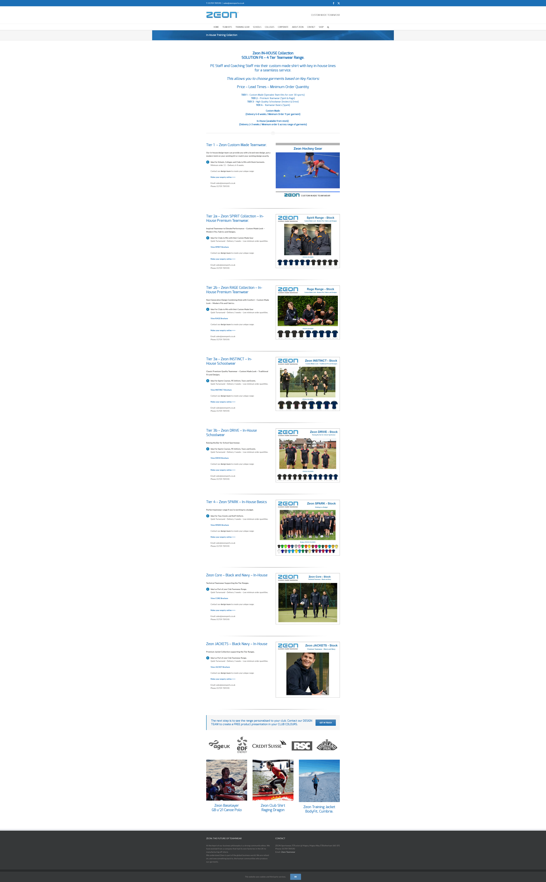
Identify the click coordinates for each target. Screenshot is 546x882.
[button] (328, 27)
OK (295, 876)
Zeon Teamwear (288, 852)
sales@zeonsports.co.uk (233, 3)
